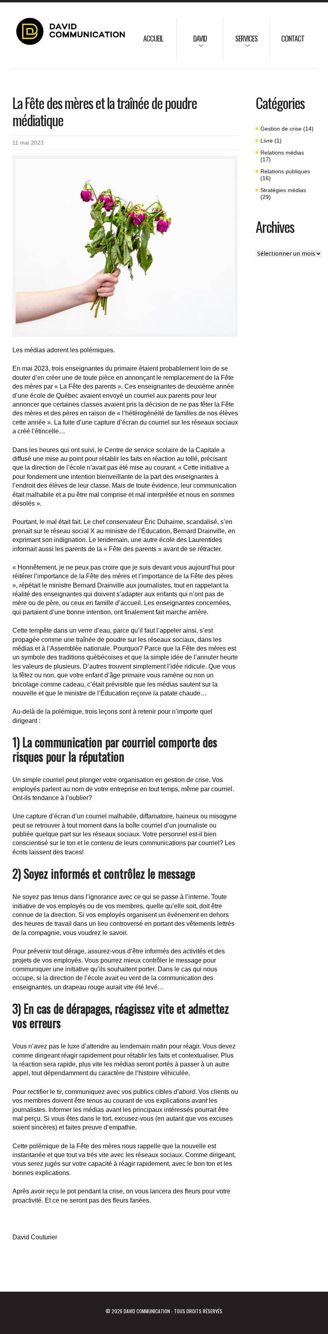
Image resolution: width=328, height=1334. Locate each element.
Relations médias (282, 152)
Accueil (153, 38)
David (192, 43)
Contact (292, 38)
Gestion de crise (281, 128)
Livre (266, 140)
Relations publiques (285, 171)
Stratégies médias (283, 190)
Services (240, 43)
